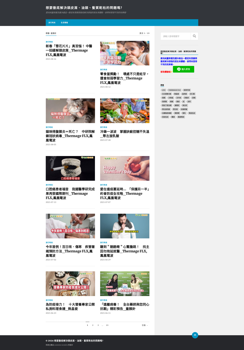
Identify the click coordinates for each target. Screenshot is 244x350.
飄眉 (173, 117)
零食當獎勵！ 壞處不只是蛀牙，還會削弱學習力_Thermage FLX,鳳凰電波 (124, 78)
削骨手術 (187, 90)
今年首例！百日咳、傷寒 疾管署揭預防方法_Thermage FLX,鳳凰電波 (70, 251)
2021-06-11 (105, 313)
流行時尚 (52, 23)
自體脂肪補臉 (166, 113)
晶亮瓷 (184, 94)
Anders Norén (61, 345)
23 (107, 325)
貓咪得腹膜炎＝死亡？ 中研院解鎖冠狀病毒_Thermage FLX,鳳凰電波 (70, 136)
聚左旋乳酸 (166, 109)
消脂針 (186, 98)
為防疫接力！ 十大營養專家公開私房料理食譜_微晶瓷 (70, 306)
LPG (163, 90)
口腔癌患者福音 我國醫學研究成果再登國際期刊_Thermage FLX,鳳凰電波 (70, 193)
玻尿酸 (164, 101)
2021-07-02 (51, 259)
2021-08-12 (105, 87)
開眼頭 (177, 113)
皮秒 (189, 101)
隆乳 (184, 113)
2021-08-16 (51, 59)
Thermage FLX (175, 90)
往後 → (145, 325)
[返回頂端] (195, 335)
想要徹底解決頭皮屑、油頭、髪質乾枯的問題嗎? (84, 8)
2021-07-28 (105, 140)
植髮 (163, 98)
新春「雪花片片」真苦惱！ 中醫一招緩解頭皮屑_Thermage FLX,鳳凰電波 (69, 50)
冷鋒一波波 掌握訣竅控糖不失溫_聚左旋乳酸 (124, 134)
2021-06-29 (105, 259)
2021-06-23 (51, 313)
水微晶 (171, 98)
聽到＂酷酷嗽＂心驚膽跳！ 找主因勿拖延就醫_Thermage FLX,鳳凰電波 (124, 251)
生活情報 (64, 23)
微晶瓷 (176, 94)
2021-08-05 (51, 144)
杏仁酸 (192, 94)
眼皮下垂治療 (166, 105)
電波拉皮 (192, 113)
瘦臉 (171, 101)
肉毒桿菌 (184, 109)
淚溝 (193, 98)
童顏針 (177, 105)
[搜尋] (194, 36)
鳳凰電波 (181, 117)
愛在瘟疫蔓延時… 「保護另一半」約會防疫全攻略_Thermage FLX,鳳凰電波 (124, 193)
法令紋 (179, 98)
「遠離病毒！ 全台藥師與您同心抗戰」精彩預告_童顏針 (124, 306)
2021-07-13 (51, 202)
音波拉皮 (165, 117)
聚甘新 (175, 109)
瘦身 (178, 101)
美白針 (185, 105)
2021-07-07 (105, 202)
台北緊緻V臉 (166, 94)
